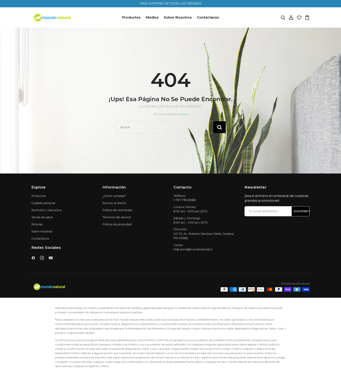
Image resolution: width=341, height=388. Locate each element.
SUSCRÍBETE (303, 211)
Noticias (36, 224)
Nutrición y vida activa (46, 210)
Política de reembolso (117, 210)
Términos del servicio (116, 217)
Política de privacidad (116, 224)
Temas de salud (42, 217)
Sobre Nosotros (178, 17)
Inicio (184, 114)
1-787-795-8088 (184, 200)
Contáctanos (208, 17)
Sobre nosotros (41, 231)
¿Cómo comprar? (114, 196)
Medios (152, 17)
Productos (131, 17)
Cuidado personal (43, 203)
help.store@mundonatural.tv (193, 249)
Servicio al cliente (114, 203)
